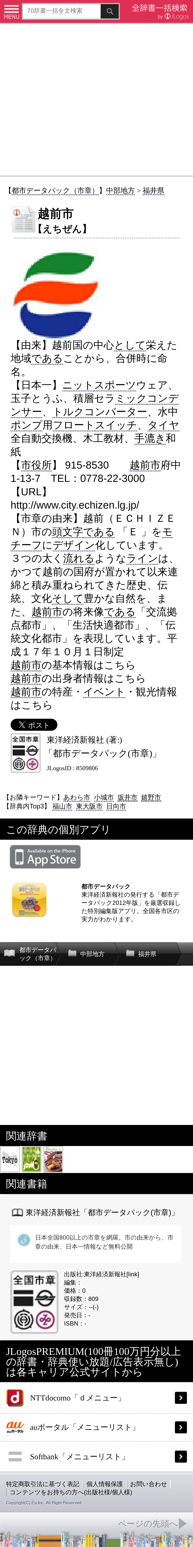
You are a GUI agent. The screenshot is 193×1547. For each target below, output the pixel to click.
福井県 (153, 190)
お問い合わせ (148, 1484)
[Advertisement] (96, 99)
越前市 (145, 465)
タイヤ (163, 425)
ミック (131, 398)
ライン (142, 558)
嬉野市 (151, 797)
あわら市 (76, 797)
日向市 (116, 806)
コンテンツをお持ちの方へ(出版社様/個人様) (71, 1492)
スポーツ (115, 385)
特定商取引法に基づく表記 (42, 1484)
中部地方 (120, 190)
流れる (79, 558)
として (130, 345)
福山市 (62, 806)
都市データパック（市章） (55, 190)
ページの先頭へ (148, 1523)
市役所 (36, 465)
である (47, 358)
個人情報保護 (104, 1484)
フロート (74, 425)
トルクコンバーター (99, 411)
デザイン (74, 545)
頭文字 (67, 531)
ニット (78, 385)
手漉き (150, 438)
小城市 (104, 797)
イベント (104, 691)
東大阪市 (89, 806)
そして (68, 598)
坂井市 (127, 797)
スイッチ (116, 425)
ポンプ (26, 425)
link (132, 1274)
